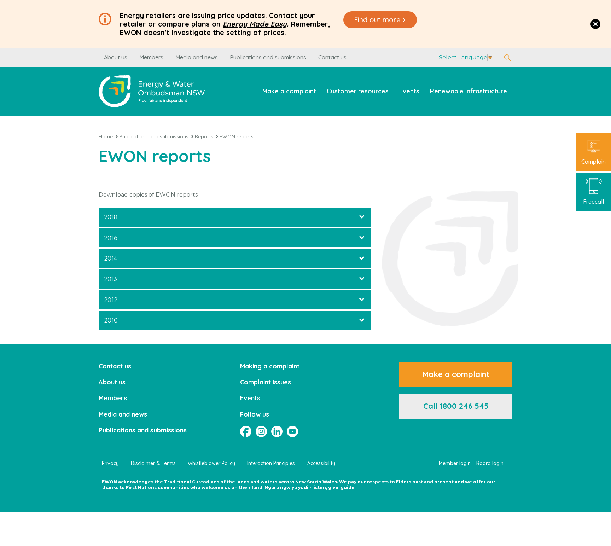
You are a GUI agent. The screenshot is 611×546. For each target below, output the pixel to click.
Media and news (196, 57)
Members (151, 57)
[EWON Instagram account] (261, 431)
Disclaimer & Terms (153, 463)
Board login (490, 463)
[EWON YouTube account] (292, 431)
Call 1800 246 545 (456, 406)
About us (115, 57)
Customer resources (358, 91)
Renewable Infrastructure (468, 91)
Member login (455, 463)
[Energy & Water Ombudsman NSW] (152, 91)
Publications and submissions (268, 57)
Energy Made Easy (255, 23)
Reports (204, 136)
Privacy (110, 463)
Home (106, 136)
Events (409, 91)
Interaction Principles (271, 463)
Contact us (332, 57)
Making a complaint (269, 366)
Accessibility (321, 463)
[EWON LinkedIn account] (277, 431)
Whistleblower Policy (211, 463)
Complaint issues (265, 382)
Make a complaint (289, 91)
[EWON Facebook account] (245, 431)
